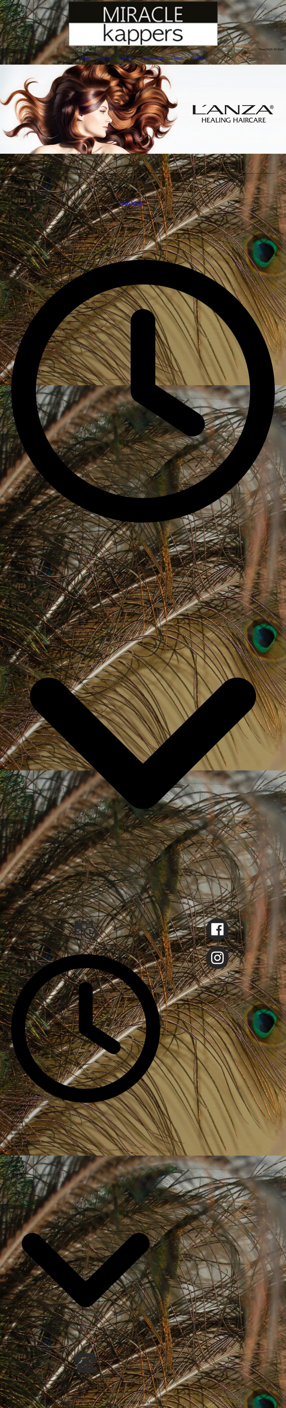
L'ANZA (197, 58)
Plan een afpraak (152, 58)
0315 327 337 (133, 203)
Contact (176, 58)
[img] (143, 23)
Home (86, 58)
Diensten (125, 58)
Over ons (103, 58)
